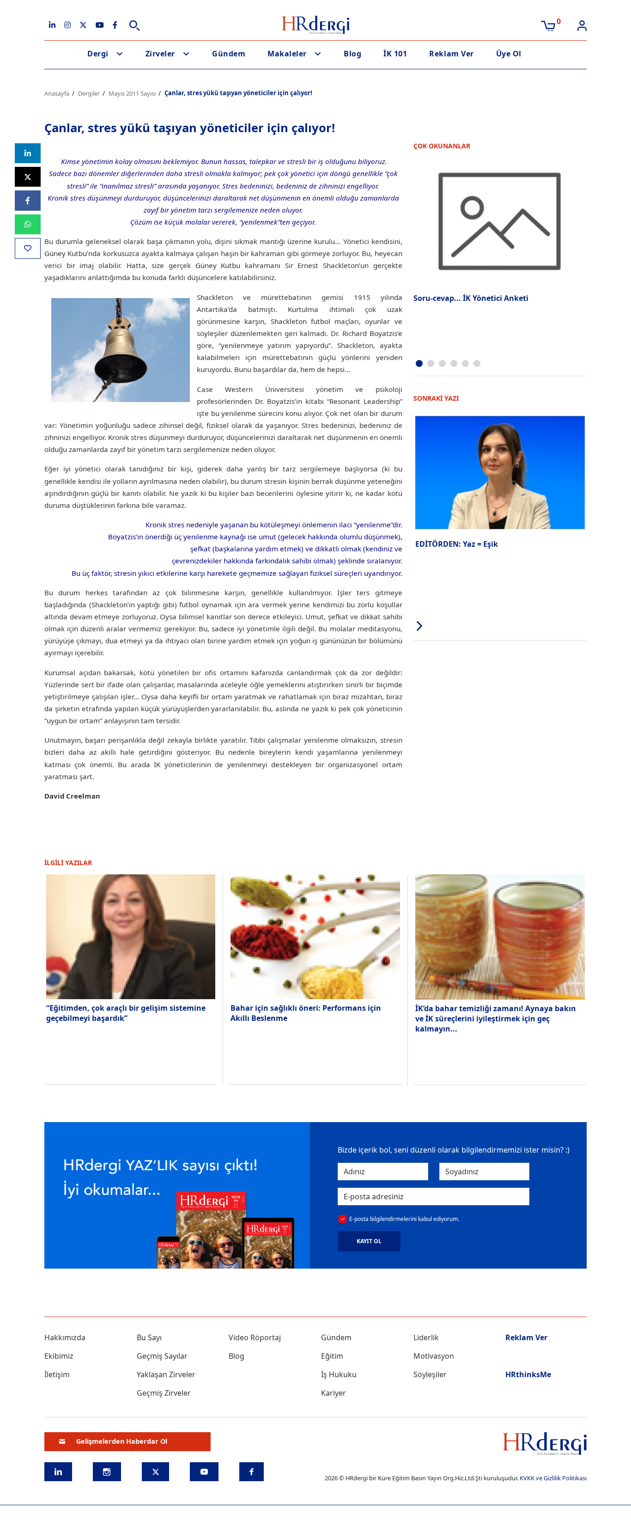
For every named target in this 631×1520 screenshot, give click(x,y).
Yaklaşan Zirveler (166, 1374)
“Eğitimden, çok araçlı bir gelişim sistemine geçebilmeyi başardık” (126, 1013)
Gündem (228, 54)
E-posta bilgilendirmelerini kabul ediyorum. (404, 1219)
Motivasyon (433, 1356)
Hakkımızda (64, 1337)
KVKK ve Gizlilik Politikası (553, 1478)
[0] (548, 25)
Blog (352, 54)
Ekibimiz (58, 1356)
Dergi (98, 54)
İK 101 (395, 54)
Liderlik (426, 1337)
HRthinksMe (528, 1374)
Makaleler (287, 54)
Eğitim (332, 1356)
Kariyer (333, 1393)
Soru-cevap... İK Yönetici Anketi (470, 298)
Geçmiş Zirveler (164, 1393)
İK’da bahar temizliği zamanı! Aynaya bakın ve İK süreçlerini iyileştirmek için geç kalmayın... (495, 1018)
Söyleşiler (430, 1374)
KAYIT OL (369, 1241)
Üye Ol (509, 54)
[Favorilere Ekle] (28, 248)
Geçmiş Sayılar (162, 1356)
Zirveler (160, 54)
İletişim (57, 1374)
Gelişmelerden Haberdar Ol (121, 1441)
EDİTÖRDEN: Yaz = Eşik (456, 544)
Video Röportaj (255, 1337)
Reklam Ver (451, 54)
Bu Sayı (149, 1337)
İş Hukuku (339, 1374)
